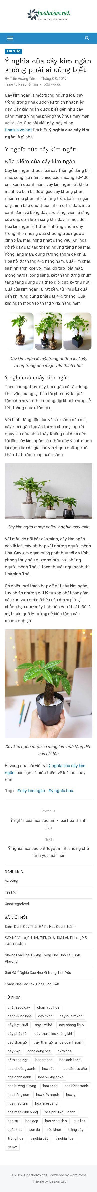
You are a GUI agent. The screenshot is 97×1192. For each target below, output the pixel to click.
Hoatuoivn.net (18, 130)
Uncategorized (17, 904)
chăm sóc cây (19, 1007)
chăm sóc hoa (48, 1007)
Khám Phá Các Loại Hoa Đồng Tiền (32, 984)
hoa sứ (13, 1121)
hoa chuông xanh (21, 1069)
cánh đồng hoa (19, 1016)
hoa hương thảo (51, 1077)
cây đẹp (14, 1051)
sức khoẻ (54, 1130)
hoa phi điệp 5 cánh (60, 1112)
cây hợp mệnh (71, 1016)
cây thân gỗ (17, 1042)
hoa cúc (48, 1069)
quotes (79, 1121)
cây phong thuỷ (71, 1025)
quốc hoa (15, 1130)
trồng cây (76, 1130)
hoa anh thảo (70, 1060)
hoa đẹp (31, 1121)
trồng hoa (15, 1138)
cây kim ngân (32, 790)
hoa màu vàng (46, 1103)
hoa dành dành (19, 1077)
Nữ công (11, 881)
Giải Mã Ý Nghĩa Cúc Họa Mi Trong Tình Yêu (38, 973)
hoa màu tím (18, 1103)
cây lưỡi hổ (43, 1025)
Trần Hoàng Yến (22, 79)
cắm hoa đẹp (18, 1060)
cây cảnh (45, 1016)
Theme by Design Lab (50, 1181)
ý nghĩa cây (39, 1138)
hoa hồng (50, 1086)
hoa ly (71, 1095)
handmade (43, 1060)
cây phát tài (17, 1034)
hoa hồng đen (18, 1095)
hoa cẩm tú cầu (74, 1069)
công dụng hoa (39, 1051)
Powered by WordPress (68, 1175)
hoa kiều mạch (47, 1095)
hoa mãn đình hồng (23, 1112)
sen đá (34, 1130)
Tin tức (13, 51)
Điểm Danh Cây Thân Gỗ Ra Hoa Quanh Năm (40, 927)
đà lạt (12, 1147)
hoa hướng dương (22, 1086)
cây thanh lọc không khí (53, 1034)
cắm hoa (65, 1051)
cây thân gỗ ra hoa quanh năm (58, 1042)
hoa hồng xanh (76, 1086)
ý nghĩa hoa (62, 790)
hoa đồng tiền (56, 1121)
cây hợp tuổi (18, 1025)
